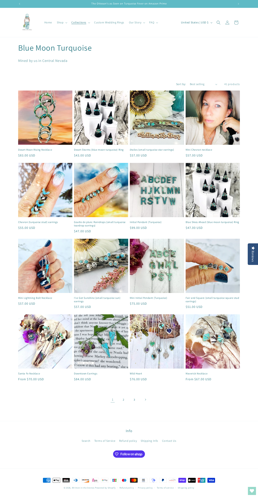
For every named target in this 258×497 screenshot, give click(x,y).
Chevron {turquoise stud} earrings (38, 222)
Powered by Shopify (105, 487)
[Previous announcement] (19, 4)
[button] (61, 22)
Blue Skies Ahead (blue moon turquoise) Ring (212, 222)
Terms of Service (104, 441)
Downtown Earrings (85, 373)
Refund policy (128, 441)
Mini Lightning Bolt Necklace (35, 298)
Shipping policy (186, 487)
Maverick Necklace (196, 373)
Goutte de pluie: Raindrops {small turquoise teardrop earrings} (100, 224)
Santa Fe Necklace (29, 373)
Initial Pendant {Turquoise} (145, 222)
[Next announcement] (238, 4)
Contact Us (169, 441)
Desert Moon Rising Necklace (35, 149)
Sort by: (181, 84)
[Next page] (145, 399)
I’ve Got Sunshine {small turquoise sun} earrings (97, 299)
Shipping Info (149, 441)
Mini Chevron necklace (199, 149)
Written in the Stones (83, 487)
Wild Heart (136, 373)
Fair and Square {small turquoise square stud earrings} (212, 299)
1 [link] (112, 399)
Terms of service (165, 487)
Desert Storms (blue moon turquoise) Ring (99, 149)
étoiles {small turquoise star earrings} (152, 149)
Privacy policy (145, 487)
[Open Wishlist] (252, 491)
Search (86, 441)
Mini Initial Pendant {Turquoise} (148, 298)
